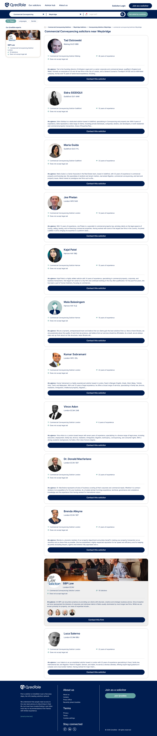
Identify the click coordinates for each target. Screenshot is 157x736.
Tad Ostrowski (73, 40)
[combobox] (27, 14)
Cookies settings (69, 718)
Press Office (67, 700)
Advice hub (50, 5)
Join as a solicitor (140, 6)
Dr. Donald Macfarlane (77, 459)
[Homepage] (46, 27)
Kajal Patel (70, 249)
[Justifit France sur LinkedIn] (70, 729)
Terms (65, 715)
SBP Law (68, 583)
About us (63, 5)
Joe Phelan (70, 197)
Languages (23, 21)
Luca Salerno (72, 633)
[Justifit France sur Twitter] (75, 729)
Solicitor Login (118, 6)
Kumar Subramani (75, 354)
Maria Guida (71, 145)
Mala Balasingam (74, 302)
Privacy (65, 713)
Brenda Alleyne (73, 511)
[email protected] (27, 716)
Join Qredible (120, 696)
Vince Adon (71, 406)
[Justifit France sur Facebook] (65, 729)
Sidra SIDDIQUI (73, 92)
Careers (66, 697)
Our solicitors (35, 5)
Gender (33, 21)
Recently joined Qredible (71, 702)
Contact (96, 79)
